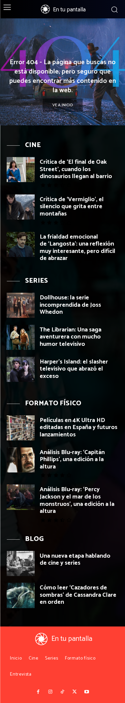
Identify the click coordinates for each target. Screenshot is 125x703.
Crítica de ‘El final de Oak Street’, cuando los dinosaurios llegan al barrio (76, 169)
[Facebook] (38, 692)
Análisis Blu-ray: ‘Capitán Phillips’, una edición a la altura (72, 459)
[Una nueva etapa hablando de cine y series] (21, 563)
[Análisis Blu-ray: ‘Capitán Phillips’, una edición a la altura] (21, 459)
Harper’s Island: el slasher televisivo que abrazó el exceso (74, 369)
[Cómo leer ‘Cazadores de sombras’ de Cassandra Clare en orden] (21, 595)
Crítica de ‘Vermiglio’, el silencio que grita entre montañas (72, 206)
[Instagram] (50, 692)
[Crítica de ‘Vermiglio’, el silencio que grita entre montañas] (21, 207)
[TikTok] (62, 692)
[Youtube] (87, 692)
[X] (75, 692)
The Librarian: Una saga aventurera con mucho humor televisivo (70, 337)
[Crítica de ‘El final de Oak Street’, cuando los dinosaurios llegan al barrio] (21, 169)
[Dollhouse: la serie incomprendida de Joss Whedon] (21, 305)
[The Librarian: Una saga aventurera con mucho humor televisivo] (21, 337)
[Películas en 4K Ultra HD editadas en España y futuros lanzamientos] (21, 427)
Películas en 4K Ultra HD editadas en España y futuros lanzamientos (78, 427)
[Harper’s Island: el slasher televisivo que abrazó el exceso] (21, 369)
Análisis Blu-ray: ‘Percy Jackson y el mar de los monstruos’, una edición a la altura (77, 500)
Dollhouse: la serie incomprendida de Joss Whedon (70, 305)
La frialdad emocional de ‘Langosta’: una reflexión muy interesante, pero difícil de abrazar (77, 248)
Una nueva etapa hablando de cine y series (75, 559)
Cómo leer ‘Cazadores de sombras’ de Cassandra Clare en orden (78, 595)
